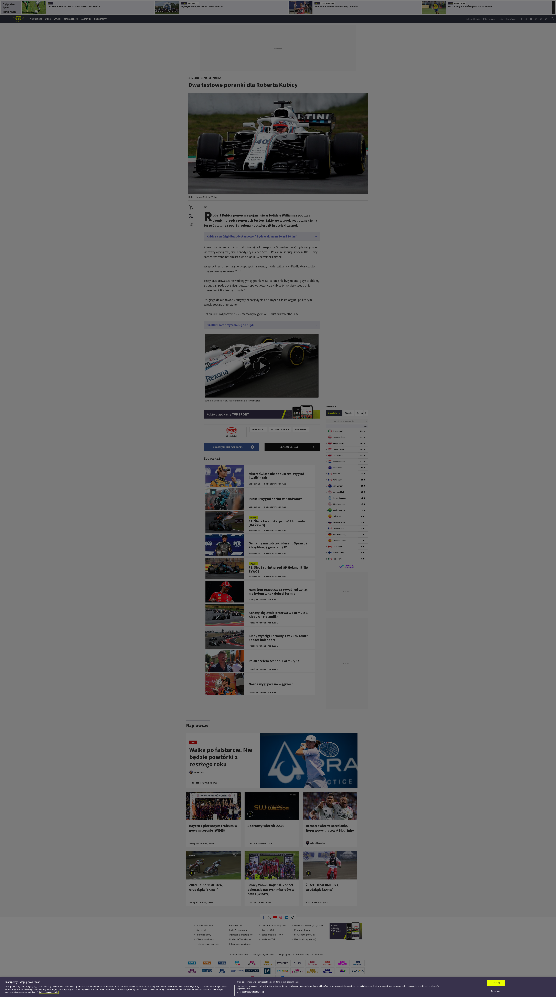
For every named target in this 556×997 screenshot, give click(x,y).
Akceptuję (495, 983)
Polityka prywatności (48, 992)
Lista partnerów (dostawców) (250, 992)
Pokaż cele (495, 991)
